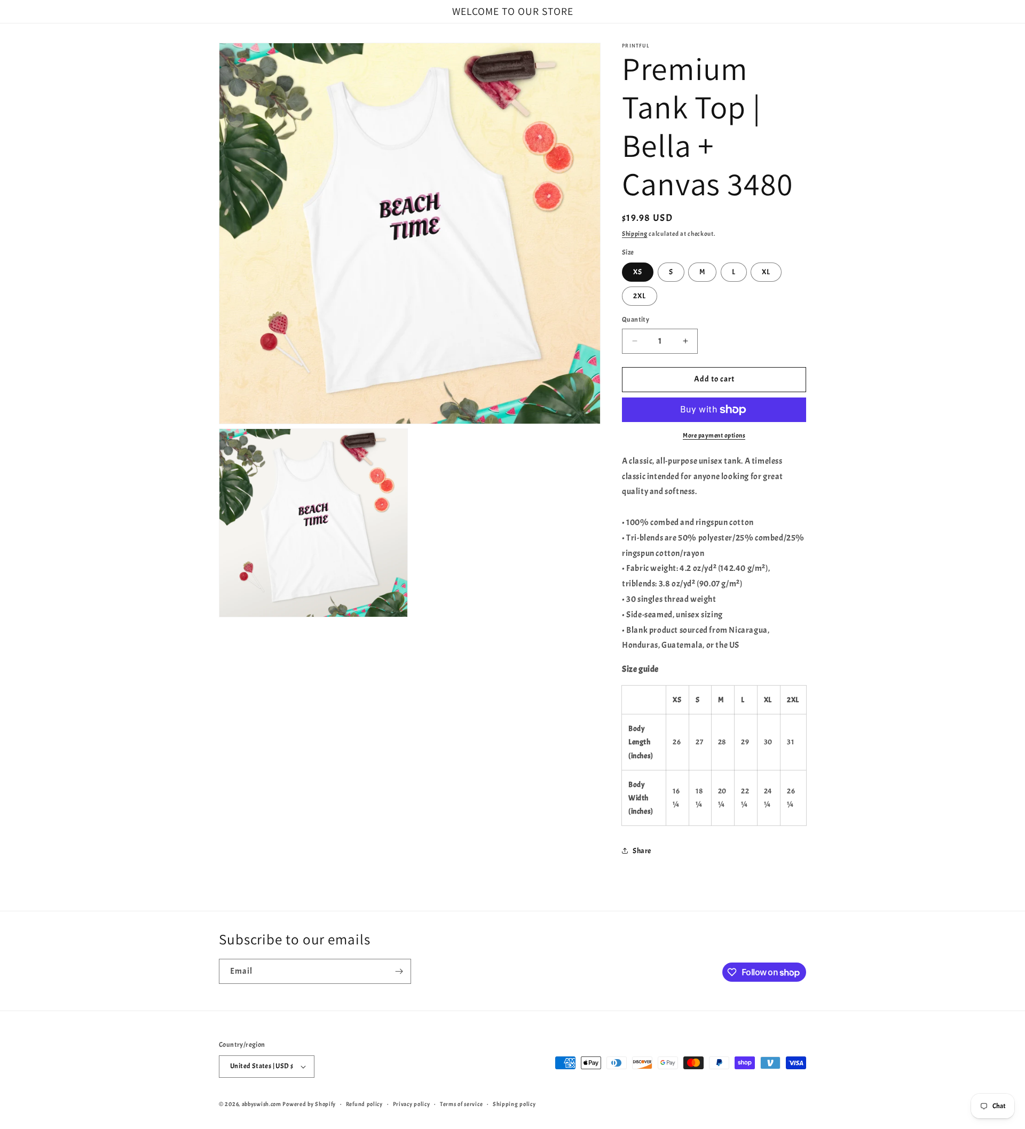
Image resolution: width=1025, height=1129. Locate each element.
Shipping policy (514, 1104)
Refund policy (364, 1104)
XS (637, 271)
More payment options (714, 435)
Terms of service (461, 1104)
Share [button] (642, 850)
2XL (639, 295)
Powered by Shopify (309, 1104)
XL (766, 271)
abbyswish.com (261, 1104)
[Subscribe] (399, 971)
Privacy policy (411, 1104)
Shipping (635, 233)
